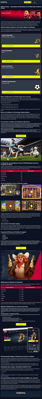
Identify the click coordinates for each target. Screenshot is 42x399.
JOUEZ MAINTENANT (9, 45)
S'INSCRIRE (26, 2)
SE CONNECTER (34, 2)
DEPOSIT (21, 324)
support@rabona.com (7, 373)
